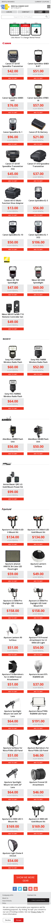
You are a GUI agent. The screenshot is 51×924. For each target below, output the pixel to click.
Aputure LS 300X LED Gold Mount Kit (38, 820)
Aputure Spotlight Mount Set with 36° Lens (13, 714)
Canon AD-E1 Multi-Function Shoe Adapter (12, 201)
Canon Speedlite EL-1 (12, 132)
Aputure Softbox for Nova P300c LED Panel (13, 749)
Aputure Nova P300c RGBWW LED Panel (38, 712)
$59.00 (13, 574)
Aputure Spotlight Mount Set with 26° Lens (13, 785)
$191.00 (38, 721)
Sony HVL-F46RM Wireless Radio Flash (38, 360)
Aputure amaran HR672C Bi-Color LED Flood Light (13, 566)
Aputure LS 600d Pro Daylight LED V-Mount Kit (13, 603)
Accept (18, 920)
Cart (41, 12)
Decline (8, 920)
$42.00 (13, 71)
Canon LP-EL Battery (38, 132)
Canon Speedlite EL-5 (38, 200)
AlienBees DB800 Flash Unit (13, 440)
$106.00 (38, 242)
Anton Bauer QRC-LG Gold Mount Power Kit (13, 485)
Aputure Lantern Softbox (38, 565)
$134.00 (13, 537)
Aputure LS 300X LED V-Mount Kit (12, 820)
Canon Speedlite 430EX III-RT (38, 65)
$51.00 (38, 71)
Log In (9, 12)
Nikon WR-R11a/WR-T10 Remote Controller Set (13, 315)
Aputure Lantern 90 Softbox (13, 638)
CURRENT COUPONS (42, 2)
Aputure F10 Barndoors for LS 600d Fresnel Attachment (12, 677)
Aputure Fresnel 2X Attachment (38, 783)
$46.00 (38, 755)
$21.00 (38, 137)
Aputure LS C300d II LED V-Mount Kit (12, 531)
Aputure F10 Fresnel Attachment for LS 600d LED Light (38, 640)
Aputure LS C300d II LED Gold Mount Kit (38, 531)
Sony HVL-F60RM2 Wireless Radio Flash (13, 395)
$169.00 (13, 826)
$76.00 (13, 105)
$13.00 (13, 208)
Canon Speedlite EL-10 (13, 234)
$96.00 (13, 137)
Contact (25, 12)
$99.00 (13, 491)
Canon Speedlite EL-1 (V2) (38, 236)
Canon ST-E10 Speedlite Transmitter (38, 165)
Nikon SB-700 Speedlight (13, 281)
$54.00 (38, 647)
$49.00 (13, 321)
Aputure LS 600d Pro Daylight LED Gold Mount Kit (38, 603)
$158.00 (13, 610)
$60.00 (38, 287)
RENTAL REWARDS (8, 2)
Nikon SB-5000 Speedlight (38, 281)
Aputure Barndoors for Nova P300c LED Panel (38, 749)
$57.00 (38, 105)
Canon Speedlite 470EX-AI (38, 99)
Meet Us (5, 898)
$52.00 (38, 367)
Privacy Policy (36, 912)
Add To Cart (12, 78)
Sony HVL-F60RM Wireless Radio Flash (13, 360)
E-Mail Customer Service (38, 900)
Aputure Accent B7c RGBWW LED (38, 675)
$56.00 (38, 208)
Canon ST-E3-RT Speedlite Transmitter (12, 65)
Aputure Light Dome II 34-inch (13, 854)
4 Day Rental (12, 74)
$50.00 (13, 242)
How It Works (7, 901)
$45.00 (13, 173)
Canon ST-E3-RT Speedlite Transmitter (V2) (12, 166)
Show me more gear (25, 879)
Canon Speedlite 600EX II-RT (12, 99)
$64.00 (13, 401)
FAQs (4, 903)
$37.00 (38, 173)
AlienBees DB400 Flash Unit (38, 440)
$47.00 (13, 287)
